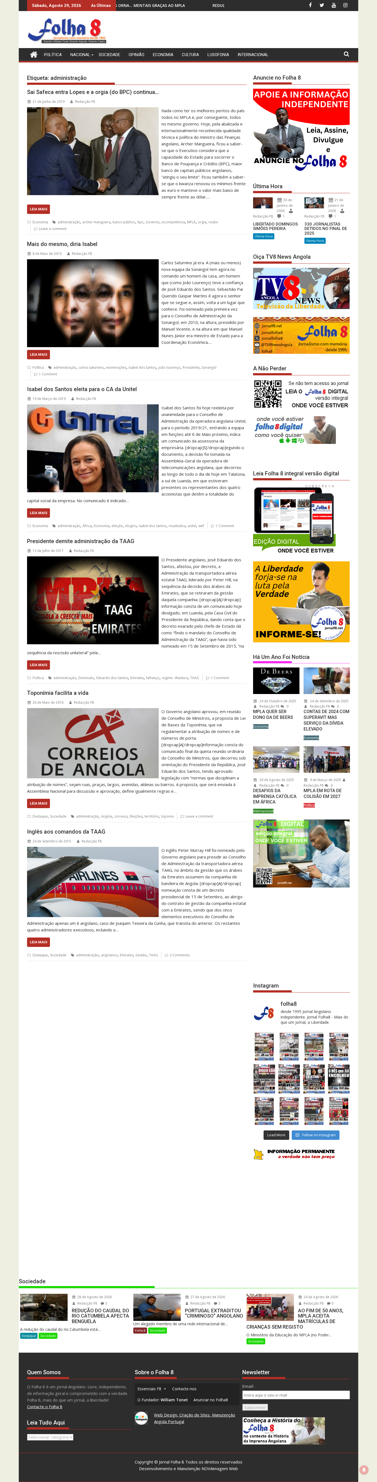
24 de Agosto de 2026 (320, 1297)
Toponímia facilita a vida (58, 693)
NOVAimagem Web (219, 1468)
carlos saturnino (91, 367)
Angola (106, 816)
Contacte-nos (184, 1388)
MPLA (191, 222)
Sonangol (209, 367)
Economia (163, 54)
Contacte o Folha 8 (44, 1406)
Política (53, 54)
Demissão (86, 677)
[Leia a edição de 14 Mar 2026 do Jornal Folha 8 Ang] (314, 1046)
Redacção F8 (85, 101)
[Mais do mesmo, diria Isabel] (93, 262)
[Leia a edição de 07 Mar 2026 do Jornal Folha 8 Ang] (339, 1046)
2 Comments (180, 955)
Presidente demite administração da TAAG (80, 541)
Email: (248, 1386)
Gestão (141, 955)
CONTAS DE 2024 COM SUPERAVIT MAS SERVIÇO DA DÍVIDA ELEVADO (326, 720)
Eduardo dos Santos (112, 677)
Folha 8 (140, 1330)
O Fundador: (162, 1399)
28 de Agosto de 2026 (94, 1297)
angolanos (109, 955)
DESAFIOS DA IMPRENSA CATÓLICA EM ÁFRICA (274, 796)
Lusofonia (218, 54)
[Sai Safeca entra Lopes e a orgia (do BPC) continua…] (93, 110)
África (87, 525)
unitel (192, 525)
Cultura (190, 54)
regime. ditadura (175, 677)
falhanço (153, 677)
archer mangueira (96, 222)
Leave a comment (53, 228)
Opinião (136, 54)
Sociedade (109, 54)
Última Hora (264, 236)
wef (201, 525)
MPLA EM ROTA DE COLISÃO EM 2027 (323, 793)
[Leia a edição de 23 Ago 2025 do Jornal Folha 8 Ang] (264, 1079)
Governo (153, 222)
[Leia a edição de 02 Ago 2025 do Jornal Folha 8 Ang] (339, 1079)
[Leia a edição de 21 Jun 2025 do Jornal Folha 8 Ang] (339, 1111)
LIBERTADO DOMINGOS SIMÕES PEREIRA (275, 226)
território (152, 816)
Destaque (40, 816)
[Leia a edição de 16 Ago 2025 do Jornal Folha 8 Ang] (289, 1079)
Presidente (191, 367)
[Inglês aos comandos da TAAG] (93, 850)
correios (121, 816)
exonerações (116, 367)
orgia (202, 222)
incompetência (173, 222)
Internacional (253, 54)
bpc (140, 222)
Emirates (137, 677)
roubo (213, 222)
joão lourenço (169, 367)
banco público (124, 222)
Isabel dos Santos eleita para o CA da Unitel (82, 389)
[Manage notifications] (364, 1469)
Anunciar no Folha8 (210, 1399)
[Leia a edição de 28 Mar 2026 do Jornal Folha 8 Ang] (264, 1046)
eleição (117, 525)
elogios (131, 525)
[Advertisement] (249, 30)
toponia (167, 816)
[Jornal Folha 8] (32, 54)
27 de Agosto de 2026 (207, 1297)
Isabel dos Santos (142, 367)
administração (69, 222)
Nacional (80, 54)
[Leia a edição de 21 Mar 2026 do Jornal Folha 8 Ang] (289, 1046)
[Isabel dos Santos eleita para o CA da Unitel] (93, 407)
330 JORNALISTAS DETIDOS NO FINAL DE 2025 (325, 229)
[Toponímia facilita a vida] (93, 711)
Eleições (136, 816)
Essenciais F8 (149, 1388)
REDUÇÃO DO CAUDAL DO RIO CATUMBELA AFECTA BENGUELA (145, 5)
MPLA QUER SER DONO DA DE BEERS (273, 714)
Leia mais (38, 209)
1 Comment (48, 374)
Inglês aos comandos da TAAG (66, 831)
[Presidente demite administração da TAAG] (93, 559)
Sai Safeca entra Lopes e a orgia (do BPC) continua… (93, 92)
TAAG (194, 677)
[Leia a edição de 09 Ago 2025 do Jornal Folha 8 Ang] (314, 1079)
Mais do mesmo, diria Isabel (62, 244)
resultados (177, 525)
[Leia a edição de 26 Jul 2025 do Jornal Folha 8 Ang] (264, 1111)
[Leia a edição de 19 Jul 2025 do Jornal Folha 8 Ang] (289, 1111)
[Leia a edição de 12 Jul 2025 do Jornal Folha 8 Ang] (314, 1111)
